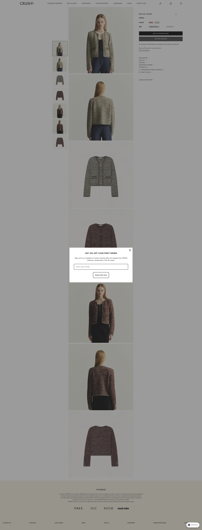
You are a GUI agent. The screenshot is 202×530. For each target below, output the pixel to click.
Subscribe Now (101, 275)
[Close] (130, 250)
